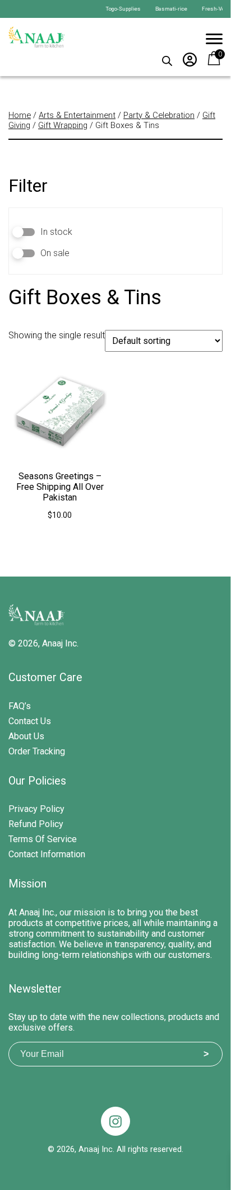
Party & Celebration (159, 115)
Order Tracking (36, 751)
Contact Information (46, 854)
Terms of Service (42, 839)
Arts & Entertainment (77, 115)
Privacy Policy (36, 809)
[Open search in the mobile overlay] (167, 58)
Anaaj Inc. (60, 643)
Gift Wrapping (62, 125)
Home (19, 115)
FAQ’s (19, 706)
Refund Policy (35, 824)
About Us (26, 736)
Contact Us (29, 721)
